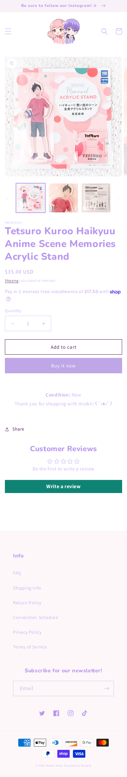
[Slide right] (120, 199)
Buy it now (63, 365)
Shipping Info (27, 588)
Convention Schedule (35, 617)
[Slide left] (7, 199)
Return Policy (27, 603)
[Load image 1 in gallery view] (30, 198)
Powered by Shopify (78, 765)
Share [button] (18, 429)
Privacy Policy (27, 632)
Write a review (63, 486)
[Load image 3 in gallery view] (96, 198)
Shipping (12, 280)
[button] (8, 31)
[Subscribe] (106, 688)
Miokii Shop (55, 765)
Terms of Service (30, 647)
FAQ (17, 573)
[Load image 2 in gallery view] (63, 198)
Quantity (13, 310)
